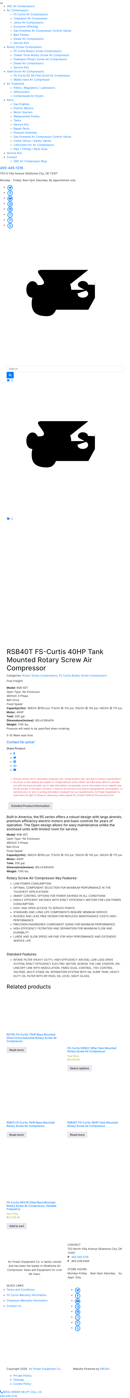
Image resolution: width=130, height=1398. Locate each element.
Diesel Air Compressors (29, 38)
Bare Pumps (21, 34)
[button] (10, 380)
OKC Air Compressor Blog (30, 161)
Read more (16, 1050)
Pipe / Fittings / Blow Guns (31, 149)
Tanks (17, 120)
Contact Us (14, 1306)
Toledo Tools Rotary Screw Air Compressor (41, 55)
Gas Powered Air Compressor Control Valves (42, 30)
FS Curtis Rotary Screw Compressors (37, 51)
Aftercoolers (21, 91)
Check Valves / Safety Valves (32, 140)
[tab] (30, 805)
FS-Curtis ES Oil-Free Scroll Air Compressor (42, 75)
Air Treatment (15, 83)
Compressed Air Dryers (29, 96)
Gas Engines (21, 104)
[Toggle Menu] (1, 3)
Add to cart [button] (16, 1226)
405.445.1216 (80, 1257)
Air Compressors (17, 10)
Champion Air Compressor (31, 18)
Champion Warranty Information (27, 1300)
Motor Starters (23, 112)
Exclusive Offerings (26, 26)
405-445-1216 (11, 168)
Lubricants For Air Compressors (34, 145)
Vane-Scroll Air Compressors (25, 71)
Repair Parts (21, 128)
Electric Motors (23, 108)
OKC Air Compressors (21, 6)
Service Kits (21, 43)
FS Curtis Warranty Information (26, 1295)
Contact (12, 157)
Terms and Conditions (21, 1289)
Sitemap (18, 1379)
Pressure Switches (25, 132)
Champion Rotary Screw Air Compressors (40, 59)
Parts (10, 100)
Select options (79, 1068)
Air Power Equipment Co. (45, 1368)
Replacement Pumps (27, 116)
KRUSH (104, 1368)
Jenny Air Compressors (29, 22)
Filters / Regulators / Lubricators (34, 87)
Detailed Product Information (30, 806)
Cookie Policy (22, 1383)
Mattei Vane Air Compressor (32, 79)
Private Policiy (22, 1375)
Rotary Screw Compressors (24, 47)
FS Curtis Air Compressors (31, 14)
